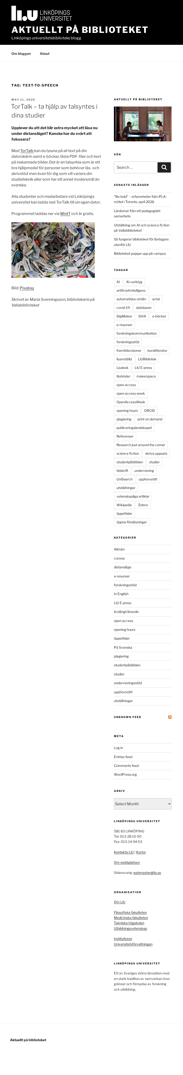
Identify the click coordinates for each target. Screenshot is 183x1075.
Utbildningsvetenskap (130, 928)
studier (154, 462)
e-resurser (124, 325)
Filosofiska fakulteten (130, 912)
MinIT (65, 213)
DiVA (142, 316)
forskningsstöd (128, 342)
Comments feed (126, 766)
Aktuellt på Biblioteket (80, 30)
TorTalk (27, 150)
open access (126, 385)
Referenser (125, 436)
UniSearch (124, 479)
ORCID (149, 410)
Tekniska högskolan (129, 923)
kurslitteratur (157, 350)
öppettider (124, 513)
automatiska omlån (131, 299)
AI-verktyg (134, 282)
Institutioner (123, 939)
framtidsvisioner (129, 350)
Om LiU (119, 902)
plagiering (124, 419)
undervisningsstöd (128, 683)
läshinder (123, 376)
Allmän (119, 549)
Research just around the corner (141, 445)
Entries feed (123, 757)
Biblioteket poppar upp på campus (140, 253)
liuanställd (124, 359)
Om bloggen (21, 53)
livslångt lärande (126, 612)
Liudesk (122, 368)
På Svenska (123, 647)
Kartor (141, 852)
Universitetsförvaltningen (133, 944)
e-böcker (159, 316)
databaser (144, 308)
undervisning (144, 471)
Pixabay (27, 288)
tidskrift (122, 471)
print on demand (149, 419)
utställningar (126, 488)
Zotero (143, 505)
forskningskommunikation (137, 333)
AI (118, 282)
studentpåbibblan (130, 462)
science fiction (128, 453)
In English (121, 594)
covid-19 (123, 308)
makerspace (146, 376)
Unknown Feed (127, 717)
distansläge (122, 567)
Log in (118, 748)
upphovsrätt (148, 479)
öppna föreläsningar (132, 522)
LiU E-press (143, 368)
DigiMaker (124, 316)
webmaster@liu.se (147, 873)
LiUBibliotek (147, 359)
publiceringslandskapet (134, 428)
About (45, 53)
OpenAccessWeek (131, 402)
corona (119, 558)
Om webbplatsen (127, 862)
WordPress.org (125, 774)
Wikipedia (124, 505)
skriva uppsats (156, 453)
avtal (156, 299)
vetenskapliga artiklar (133, 496)
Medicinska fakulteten (131, 918)
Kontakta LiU (124, 852)
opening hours (127, 410)
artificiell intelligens (131, 290)
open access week (131, 393)
